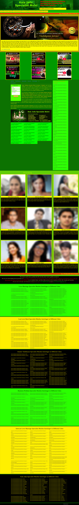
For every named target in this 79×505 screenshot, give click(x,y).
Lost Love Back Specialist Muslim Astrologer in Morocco (57, 345)
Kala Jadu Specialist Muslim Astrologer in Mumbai (37, 478)
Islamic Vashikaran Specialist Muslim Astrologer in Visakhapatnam (56, 366)
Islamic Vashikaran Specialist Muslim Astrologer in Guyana (19, 381)
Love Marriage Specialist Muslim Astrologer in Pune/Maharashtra (36, 292)
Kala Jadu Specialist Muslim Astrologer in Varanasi (18, 490)
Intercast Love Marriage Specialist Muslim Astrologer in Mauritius (57, 464)
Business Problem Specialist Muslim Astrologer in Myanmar (57, 412)
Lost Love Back (24, 11)
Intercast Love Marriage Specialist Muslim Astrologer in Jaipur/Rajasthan (38, 439)
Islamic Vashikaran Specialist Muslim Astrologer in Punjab (38, 368)
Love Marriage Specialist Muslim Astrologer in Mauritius (57, 309)
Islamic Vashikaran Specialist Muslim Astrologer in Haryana (38, 373)
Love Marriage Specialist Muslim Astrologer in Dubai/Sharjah (55, 314)
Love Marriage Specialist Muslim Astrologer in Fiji (56, 308)
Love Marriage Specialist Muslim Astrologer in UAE (18, 305)
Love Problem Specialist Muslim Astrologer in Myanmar (16, 124)
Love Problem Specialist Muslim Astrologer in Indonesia (16, 142)
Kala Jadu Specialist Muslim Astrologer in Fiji (17, 496)
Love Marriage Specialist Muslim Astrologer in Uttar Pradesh (20, 303)
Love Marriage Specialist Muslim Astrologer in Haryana (19, 304)
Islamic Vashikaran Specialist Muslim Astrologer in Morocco (57, 384)
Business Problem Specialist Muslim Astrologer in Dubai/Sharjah (56, 424)
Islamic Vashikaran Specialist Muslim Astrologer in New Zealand (38, 378)
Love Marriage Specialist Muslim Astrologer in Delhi (18, 288)
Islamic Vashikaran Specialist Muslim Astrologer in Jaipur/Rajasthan (37, 361)
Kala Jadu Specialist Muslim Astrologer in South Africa (57, 500)
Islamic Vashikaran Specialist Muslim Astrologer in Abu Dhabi (38, 384)
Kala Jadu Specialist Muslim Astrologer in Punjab (18, 488)
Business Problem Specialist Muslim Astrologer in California (38, 420)
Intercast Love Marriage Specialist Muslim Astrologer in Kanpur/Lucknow (57, 439)
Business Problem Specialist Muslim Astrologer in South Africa (38, 424)
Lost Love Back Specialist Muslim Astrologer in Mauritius (38, 342)
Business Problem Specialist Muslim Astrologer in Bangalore (39, 394)
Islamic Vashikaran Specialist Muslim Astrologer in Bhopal (19, 369)
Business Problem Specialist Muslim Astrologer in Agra (57, 403)
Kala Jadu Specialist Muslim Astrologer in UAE (56, 492)
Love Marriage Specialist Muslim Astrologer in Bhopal (19, 301)
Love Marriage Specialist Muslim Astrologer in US (37, 308)
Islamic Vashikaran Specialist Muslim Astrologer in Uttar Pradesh (19, 373)
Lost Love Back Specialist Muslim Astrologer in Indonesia (38, 345)
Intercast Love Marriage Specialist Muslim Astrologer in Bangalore (38, 434)
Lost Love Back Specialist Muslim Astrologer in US (56, 339)
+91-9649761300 (5, 49)
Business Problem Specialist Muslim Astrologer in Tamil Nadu (57, 409)
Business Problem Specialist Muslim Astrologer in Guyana (19, 420)
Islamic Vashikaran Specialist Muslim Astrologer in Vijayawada (37, 370)
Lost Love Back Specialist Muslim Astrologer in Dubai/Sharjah (37, 347)
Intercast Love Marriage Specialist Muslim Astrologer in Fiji (57, 462)
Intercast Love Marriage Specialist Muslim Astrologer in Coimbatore (19, 439)
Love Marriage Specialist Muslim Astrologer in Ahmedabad (19, 291)
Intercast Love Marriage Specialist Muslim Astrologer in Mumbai (38, 431)
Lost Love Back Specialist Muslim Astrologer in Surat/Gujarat (58, 323)
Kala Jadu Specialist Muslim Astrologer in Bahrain (18, 498)
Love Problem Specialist (8, 11)
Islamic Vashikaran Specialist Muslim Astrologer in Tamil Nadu (57, 370)
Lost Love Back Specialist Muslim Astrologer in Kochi (37, 329)
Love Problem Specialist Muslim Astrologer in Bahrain (43, 136)
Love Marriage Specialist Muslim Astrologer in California (38, 311)
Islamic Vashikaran (39, 11)
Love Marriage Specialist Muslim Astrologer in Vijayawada (38, 301)
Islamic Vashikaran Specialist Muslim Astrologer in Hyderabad (56, 356)
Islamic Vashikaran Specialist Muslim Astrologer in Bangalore (37, 356)
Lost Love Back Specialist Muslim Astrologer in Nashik (57, 335)
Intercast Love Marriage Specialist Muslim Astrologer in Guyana (19, 467)
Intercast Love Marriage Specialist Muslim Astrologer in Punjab (19, 450)
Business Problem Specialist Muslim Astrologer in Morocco (19, 423)
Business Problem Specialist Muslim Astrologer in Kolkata (57, 393)
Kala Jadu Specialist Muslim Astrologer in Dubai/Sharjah (19, 501)
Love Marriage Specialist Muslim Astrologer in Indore (57, 295)
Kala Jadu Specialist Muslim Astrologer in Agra (37, 485)
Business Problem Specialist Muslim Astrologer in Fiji (56, 418)
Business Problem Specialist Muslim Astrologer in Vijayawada (37, 409)
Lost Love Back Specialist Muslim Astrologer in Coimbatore (57, 325)
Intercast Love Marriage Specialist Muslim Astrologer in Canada (38, 464)
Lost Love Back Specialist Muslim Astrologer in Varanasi (38, 335)
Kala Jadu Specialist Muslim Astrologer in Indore (37, 484)
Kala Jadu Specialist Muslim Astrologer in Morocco (37, 500)
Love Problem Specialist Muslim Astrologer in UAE (16, 127)
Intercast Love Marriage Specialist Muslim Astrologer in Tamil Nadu (38, 452)
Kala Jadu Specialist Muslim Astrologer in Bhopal (56, 488)
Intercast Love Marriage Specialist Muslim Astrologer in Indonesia (57, 469)
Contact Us (46, 11)
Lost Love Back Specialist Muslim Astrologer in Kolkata (57, 321)
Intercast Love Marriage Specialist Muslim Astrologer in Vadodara (57, 444)
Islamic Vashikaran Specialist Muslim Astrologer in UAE (38, 375)
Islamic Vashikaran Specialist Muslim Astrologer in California (39, 381)
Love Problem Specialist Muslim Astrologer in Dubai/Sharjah (43, 139)
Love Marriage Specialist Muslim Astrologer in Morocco (19, 313)
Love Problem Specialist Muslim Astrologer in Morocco (29, 142)
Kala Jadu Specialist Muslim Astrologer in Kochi (18, 485)
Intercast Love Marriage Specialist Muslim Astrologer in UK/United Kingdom (19, 462)
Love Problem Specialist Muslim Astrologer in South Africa (16, 130)
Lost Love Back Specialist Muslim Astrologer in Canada (19, 342)
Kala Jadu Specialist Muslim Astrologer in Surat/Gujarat (57, 481)
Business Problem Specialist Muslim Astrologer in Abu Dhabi (39, 422)
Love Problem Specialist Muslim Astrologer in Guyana (16, 136)
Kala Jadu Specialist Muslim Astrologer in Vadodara (56, 485)
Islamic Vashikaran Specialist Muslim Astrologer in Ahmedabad (18, 358)
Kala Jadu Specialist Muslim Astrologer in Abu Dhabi (56, 498)
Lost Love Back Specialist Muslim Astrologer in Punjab (38, 333)
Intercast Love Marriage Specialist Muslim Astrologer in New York (20, 469)
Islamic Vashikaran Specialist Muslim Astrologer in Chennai (19, 355)
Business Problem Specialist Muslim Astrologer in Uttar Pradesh (19, 412)
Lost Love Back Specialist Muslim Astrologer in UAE (37, 338)
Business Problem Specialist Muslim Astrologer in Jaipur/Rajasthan (37, 400)
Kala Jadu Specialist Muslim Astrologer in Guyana (37, 497)
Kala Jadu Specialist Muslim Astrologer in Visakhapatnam (38, 486)
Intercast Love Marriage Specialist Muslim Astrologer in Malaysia (38, 458)
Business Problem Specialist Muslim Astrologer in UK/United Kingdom (20, 417)
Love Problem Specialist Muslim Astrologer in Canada (29, 133)
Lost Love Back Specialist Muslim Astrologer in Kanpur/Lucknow (37, 327)
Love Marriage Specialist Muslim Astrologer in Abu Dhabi (38, 312)
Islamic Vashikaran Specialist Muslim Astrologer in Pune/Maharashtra (37, 358)
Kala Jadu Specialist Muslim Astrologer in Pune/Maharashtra (39, 481)
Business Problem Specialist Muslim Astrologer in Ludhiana (57, 407)
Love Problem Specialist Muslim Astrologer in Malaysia (29, 124)
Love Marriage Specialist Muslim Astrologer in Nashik (57, 303)
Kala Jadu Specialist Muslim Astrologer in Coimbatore (19, 482)
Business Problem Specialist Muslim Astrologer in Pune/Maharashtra (37, 398)
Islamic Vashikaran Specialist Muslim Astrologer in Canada (38, 380)
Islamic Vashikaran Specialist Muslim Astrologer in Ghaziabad (18, 364)
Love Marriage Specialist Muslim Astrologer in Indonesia (57, 312)
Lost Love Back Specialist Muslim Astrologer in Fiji (37, 341)
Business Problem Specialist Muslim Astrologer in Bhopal (19, 408)
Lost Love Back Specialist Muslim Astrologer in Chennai (19, 322)
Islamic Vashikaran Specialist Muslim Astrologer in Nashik (57, 372)
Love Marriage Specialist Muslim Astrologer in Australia (19, 309)
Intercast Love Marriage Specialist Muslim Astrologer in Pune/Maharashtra (38, 437)
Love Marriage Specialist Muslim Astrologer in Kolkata (57, 288)
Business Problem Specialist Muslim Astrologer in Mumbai (38, 393)
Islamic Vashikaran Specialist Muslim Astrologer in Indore (38, 363)
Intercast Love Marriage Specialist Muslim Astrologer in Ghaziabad (19, 442)
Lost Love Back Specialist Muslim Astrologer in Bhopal (19, 334)
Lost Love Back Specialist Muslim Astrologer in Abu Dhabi (19, 345)
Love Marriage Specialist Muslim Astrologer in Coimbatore (57, 292)
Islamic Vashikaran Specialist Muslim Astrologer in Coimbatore (18, 361)
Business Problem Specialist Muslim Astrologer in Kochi (38, 403)
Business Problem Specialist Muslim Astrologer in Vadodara (19, 404)
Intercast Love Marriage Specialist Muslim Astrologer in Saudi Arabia (57, 459)
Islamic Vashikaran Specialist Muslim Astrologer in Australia (19, 380)
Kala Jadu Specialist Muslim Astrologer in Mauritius (18, 497)
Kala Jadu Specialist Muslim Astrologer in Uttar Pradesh (57, 489)
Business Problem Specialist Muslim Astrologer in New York (19, 422)
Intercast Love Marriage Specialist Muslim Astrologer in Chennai (19, 434)
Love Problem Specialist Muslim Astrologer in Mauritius (43, 133)
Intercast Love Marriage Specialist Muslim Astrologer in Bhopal (57, 450)
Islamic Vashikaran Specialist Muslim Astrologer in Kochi (38, 364)
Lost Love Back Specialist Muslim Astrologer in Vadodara (19, 330)
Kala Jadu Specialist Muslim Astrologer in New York (37, 498)
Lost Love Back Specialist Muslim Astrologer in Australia (57, 341)
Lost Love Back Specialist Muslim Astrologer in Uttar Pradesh (18, 336)
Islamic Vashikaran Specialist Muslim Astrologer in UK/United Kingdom (20, 378)
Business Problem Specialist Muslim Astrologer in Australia (19, 419)
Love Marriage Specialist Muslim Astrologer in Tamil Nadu (57, 301)
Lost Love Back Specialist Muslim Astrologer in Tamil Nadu (57, 334)
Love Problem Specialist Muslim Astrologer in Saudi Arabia (43, 124)
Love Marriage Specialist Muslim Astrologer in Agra (56, 296)
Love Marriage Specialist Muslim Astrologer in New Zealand (19, 308)
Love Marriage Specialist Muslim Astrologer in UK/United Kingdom (57, 306)
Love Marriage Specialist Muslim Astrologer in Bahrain (57, 311)
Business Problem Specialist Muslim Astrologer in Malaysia (19, 414)
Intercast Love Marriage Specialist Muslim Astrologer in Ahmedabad (19, 437)
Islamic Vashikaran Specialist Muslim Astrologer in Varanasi (38, 372)
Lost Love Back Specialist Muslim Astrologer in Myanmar (57, 337)
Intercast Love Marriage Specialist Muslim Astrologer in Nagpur (57, 442)
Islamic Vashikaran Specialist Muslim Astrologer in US (57, 377)
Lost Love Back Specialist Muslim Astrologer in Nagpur (19, 329)
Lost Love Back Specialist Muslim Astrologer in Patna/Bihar (38, 330)
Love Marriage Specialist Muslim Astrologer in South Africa (38, 313)
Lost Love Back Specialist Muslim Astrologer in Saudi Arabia (58, 338)
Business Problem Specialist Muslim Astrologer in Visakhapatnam (56, 405)
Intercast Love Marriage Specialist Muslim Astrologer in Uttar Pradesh (58, 452)
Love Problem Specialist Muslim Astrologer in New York (16, 139)
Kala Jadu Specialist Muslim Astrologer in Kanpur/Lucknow (57, 482)
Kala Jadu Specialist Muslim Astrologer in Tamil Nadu (38, 489)
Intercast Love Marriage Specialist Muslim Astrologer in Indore (38, 442)
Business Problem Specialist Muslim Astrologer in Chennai (19, 394)
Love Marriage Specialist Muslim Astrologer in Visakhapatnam (55, 299)
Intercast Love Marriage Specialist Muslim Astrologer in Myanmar (19, 458)
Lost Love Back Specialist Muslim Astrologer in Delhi (18, 321)
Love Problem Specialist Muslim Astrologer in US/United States (43, 127)
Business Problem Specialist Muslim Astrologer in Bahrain (57, 420)
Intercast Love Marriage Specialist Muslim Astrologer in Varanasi (19, 455)
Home (2, 11)
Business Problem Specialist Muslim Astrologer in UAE (38, 414)
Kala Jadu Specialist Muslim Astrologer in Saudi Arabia (19, 493)
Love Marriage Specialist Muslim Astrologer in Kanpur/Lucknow (36, 295)
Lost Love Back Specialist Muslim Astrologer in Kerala (19, 333)
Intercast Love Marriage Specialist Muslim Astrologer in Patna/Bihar (19, 447)
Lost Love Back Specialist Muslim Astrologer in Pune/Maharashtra (37, 324)
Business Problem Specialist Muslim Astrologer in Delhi (19, 393)
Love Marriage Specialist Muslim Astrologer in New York (19, 312)
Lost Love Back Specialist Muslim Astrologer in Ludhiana (57, 333)
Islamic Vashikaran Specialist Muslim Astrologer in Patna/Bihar (37, 366)
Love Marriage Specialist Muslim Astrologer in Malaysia (57, 304)
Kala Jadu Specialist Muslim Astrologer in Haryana (56, 490)
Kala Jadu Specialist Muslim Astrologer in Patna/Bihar (19, 486)
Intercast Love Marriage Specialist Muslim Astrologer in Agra (39, 443)
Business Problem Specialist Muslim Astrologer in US (57, 416)
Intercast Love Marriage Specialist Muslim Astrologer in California (38, 467)
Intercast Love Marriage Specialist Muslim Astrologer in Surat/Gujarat (57, 437)
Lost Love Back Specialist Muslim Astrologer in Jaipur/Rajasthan (18, 327)
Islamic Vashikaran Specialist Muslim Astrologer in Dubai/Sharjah (37, 386)
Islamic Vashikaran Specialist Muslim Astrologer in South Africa (19, 386)
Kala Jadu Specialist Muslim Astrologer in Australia (37, 496)
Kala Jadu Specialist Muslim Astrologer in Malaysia (37, 492)
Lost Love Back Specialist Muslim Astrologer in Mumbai (38, 321)
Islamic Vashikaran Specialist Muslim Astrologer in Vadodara (20, 365)
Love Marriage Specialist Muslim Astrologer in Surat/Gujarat (58, 291)
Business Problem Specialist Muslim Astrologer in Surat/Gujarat (56, 398)
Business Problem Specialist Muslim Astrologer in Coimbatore (18, 400)
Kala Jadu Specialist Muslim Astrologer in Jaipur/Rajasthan (38, 482)
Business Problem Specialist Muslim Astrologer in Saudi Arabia (57, 415)
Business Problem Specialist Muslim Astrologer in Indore (38, 402)
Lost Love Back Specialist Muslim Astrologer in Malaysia (19, 338)
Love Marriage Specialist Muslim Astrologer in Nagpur (19, 296)
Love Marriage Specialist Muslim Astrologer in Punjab (38, 300)
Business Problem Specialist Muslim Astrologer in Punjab (38, 407)
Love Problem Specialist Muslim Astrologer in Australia (43, 130)
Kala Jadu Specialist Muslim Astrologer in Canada (56, 496)
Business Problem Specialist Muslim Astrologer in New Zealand (38, 417)
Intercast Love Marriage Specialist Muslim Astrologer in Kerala (57, 447)
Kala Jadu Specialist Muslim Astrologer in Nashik (37, 490)
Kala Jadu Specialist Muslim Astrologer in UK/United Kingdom (37, 494)
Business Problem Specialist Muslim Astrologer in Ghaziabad (18, 403)
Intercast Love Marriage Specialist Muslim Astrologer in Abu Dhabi (38, 469)
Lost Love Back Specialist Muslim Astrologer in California (19, 343)
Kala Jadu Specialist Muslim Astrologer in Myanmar (18, 492)
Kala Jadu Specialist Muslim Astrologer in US (55, 494)
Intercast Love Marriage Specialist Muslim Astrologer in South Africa (38, 472)
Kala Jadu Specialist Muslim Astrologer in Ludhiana (37, 488)
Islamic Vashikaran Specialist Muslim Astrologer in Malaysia (19, 375)
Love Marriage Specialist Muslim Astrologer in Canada (38, 309)
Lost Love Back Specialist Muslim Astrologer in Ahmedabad (19, 323)
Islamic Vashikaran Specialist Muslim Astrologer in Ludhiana (57, 368)
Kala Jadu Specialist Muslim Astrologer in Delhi (18, 478)
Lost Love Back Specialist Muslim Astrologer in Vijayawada (38, 334)
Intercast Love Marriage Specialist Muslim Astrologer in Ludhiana (38, 450)
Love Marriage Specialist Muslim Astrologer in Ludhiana (57, 300)
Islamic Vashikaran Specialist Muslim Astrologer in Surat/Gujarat (56, 358)
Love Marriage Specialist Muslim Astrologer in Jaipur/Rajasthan (17, 295)
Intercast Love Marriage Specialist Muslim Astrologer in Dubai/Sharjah (57, 472)
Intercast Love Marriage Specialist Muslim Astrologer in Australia (19, 464)
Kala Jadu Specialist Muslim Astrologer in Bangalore (37, 480)
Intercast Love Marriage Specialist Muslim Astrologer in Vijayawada (19, 452)
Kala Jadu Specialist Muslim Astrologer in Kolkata (56, 478)
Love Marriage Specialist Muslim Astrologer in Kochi (37, 296)
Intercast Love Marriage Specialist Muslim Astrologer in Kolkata (57, 431)
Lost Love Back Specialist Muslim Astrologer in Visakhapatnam (56, 331)
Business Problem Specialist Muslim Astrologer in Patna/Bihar (37, 405)
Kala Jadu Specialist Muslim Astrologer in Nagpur (56, 484)
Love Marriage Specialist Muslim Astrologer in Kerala (18, 300)
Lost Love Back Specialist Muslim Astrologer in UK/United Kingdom (19, 340)
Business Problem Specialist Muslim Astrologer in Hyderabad (56, 395)
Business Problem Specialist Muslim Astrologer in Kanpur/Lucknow (56, 400)
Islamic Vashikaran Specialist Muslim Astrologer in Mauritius (57, 380)
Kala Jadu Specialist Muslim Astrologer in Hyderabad (56, 480)
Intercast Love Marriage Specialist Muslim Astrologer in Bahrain (57, 467)
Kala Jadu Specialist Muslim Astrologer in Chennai (18, 480)
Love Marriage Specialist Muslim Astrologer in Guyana (19, 311)
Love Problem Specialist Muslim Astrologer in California (29, 136)
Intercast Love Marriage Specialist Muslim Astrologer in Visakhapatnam (38, 447)
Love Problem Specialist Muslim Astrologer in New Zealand (16, 133)
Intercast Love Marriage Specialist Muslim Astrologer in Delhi (19, 431)
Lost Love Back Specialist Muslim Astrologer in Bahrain (38, 343)
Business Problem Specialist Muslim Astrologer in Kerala (19, 407)
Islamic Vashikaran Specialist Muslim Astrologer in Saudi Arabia (57, 376)
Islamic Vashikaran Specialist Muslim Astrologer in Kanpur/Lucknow (56, 361)
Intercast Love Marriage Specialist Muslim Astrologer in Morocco (19, 472)
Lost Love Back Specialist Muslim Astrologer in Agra (56, 329)
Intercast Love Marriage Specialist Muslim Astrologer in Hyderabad (57, 434)
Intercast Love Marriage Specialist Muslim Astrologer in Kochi (19, 444)
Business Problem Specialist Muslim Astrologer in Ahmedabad (18, 398)
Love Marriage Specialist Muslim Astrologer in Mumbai (38, 288)
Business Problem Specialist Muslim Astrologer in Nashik (57, 411)
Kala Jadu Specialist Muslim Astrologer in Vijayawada (19, 489)
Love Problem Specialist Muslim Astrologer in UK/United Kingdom (29, 127)
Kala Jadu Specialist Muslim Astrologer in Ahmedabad (19, 481)
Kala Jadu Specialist (32, 11)
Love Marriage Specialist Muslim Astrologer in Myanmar (38, 304)
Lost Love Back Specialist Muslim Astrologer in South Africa (19, 346)
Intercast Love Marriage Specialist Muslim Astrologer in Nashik (38, 455)
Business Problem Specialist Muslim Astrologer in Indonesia (57, 422)
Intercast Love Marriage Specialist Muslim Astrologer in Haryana (57, 455)
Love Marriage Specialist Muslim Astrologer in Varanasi (38, 303)
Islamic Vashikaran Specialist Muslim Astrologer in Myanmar (58, 373)
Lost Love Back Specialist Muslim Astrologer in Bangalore (38, 322)
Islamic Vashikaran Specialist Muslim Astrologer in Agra (57, 364)
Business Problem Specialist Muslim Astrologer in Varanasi (38, 411)
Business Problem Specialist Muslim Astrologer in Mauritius (57, 419)
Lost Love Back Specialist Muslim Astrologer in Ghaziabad (57, 326)
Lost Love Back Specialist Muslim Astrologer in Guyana (57, 342)
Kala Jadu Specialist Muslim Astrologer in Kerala (56, 486)
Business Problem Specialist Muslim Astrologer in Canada (38, 419)
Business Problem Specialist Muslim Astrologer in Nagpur (57, 402)
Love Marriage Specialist (17, 11)
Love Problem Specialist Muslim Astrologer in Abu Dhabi (29, 139)
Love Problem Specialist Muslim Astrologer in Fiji (29, 130)
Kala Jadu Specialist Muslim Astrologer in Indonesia (18, 500)
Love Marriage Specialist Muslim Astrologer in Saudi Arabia (38, 305)
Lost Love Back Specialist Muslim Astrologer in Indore (57, 327)
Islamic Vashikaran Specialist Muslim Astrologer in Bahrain (57, 381)
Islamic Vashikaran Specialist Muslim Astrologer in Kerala (19, 368)
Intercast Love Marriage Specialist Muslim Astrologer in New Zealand (39, 462)
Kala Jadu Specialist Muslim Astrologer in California (56, 497)
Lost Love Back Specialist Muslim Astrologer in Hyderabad (57, 322)
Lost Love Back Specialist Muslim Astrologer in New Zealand (39, 339)
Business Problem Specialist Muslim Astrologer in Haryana (38, 412)
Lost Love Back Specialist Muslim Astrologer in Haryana (38, 337)
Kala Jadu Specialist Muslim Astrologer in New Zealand (57, 493)
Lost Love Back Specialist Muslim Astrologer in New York (57, 343)
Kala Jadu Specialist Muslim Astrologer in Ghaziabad (18, 484)
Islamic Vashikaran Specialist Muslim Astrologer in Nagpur (57, 363)
